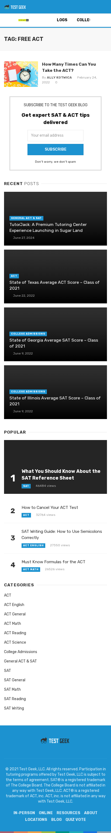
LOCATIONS (36, 819)
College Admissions (28, 333)
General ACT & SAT (26, 218)
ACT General (15, 614)
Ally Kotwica (59, 77)
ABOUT (91, 813)
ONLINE (46, 813)
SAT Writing (14, 708)
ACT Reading (15, 633)
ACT (14, 276)
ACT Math (31, 569)
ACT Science (15, 642)
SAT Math (12, 689)
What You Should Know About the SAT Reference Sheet (61, 474)
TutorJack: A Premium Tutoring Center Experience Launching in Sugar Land (48, 227)
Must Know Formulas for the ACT (53, 561)
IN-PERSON (24, 813)
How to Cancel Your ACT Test (50, 507)
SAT (26, 486)
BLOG (56, 819)
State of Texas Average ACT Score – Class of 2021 (54, 285)
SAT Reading (15, 699)
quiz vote (75, 819)
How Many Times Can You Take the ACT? (69, 67)
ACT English (33, 545)
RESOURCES (68, 813)
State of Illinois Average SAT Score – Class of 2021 (55, 400)
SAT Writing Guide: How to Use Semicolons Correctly (62, 534)
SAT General (14, 680)
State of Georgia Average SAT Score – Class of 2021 (53, 343)
